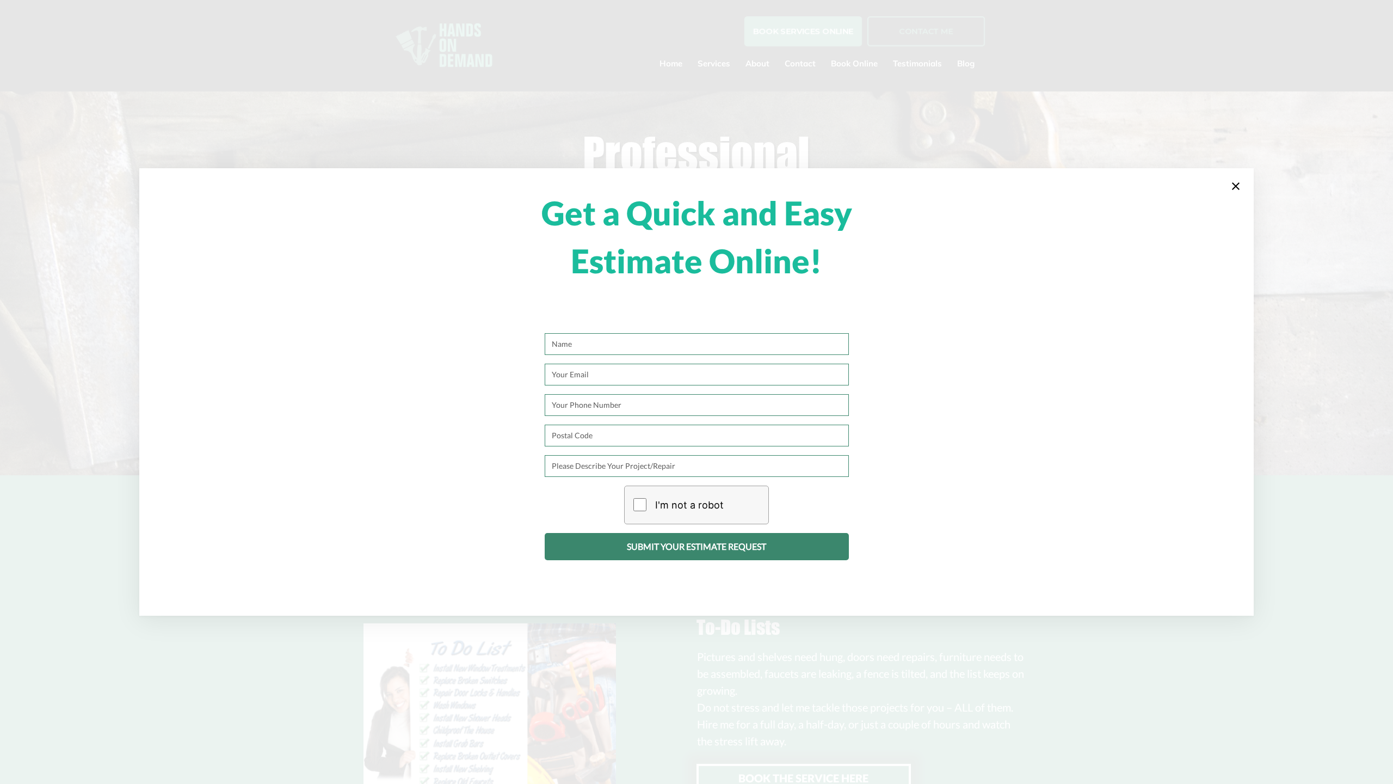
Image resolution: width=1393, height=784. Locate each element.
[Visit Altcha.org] (746, 504)
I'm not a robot (689, 505)
